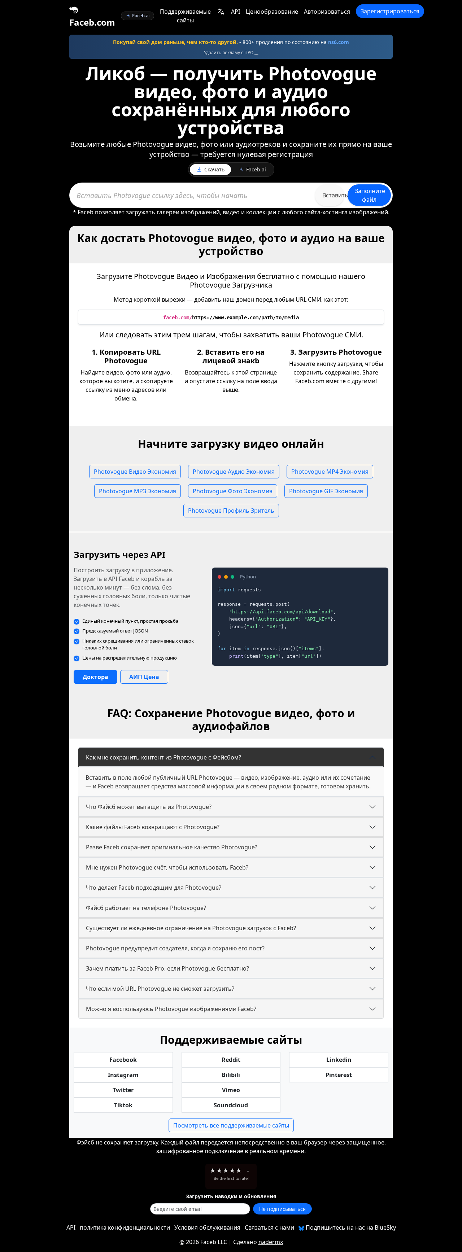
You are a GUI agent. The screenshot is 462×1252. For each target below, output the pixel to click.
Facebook (123, 1060)
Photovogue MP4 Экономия (330, 472)
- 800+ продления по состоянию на (231, 42)
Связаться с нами (269, 1227)
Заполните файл (370, 195)
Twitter (123, 1090)
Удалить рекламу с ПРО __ (231, 52)
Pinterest (339, 1075)
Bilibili (231, 1075)
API (235, 12)
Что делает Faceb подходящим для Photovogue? (153, 888)
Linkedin (339, 1060)
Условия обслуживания (207, 1227)
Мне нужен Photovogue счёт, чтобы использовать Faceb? (167, 867)
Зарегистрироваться (390, 11)
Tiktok (123, 1105)
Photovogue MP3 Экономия (137, 491)
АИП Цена (144, 677)
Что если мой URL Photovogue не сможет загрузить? (160, 989)
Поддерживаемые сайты (185, 16)
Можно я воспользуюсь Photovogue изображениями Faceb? (171, 1009)
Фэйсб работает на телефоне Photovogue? (146, 908)
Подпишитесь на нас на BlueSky (350, 1227)
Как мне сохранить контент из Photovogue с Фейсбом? (163, 757)
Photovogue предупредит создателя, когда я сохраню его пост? (175, 948)
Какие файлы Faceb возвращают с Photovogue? (152, 827)
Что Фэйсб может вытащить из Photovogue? (149, 807)
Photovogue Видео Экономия (135, 472)
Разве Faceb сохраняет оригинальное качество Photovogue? (171, 847)
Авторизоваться (327, 12)
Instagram (123, 1075)
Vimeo (231, 1090)
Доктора (95, 677)
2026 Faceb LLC (206, 1242)
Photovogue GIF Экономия (326, 491)
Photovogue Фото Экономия (233, 491)
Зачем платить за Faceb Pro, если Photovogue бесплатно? (167, 968)
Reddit (231, 1060)
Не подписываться (282, 1208)
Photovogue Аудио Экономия (234, 472)
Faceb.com (92, 22)
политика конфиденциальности (125, 1227)
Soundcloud (231, 1105)
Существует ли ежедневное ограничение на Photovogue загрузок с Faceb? (191, 928)
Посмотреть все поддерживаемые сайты (231, 1125)
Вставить (333, 195)
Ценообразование (272, 12)
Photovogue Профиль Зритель (231, 511)
